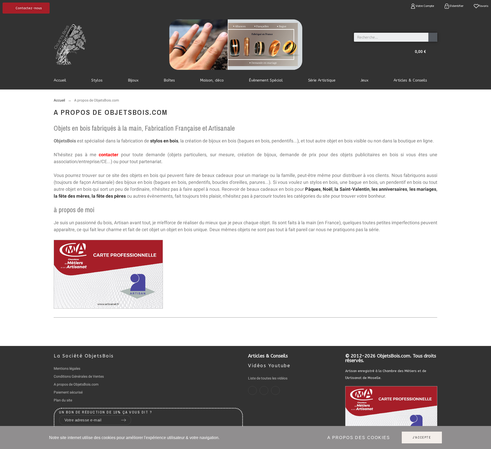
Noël (327, 189)
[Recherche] (432, 37)
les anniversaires (389, 189)
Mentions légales (67, 368)
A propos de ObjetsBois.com (76, 384)
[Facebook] (252, 390)
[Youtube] (275, 390)
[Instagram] (264, 390)
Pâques (313, 189)
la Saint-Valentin (351, 189)
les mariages (422, 189)
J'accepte (421, 437)
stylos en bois (164, 140)
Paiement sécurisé (68, 392)
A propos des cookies (358, 437)
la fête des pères (109, 196)
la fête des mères (72, 196)
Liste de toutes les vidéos (267, 378)
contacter (108, 154)
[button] (26, 8)
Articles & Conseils (268, 356)
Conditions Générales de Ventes (79, 376)
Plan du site (63, 400)
